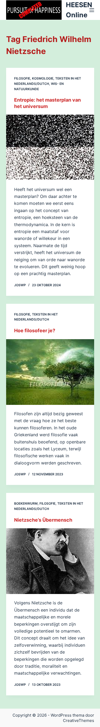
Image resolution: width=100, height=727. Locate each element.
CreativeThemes (78, 720)
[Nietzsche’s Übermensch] (50, 561)
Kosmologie (42, 78)
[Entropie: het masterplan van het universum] (50, 148)
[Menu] (91, 10)
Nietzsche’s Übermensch (43, 520)
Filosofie (22, 78)
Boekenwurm (26, 503)
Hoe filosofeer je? (34, 330)
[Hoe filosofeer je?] (50, 372)
